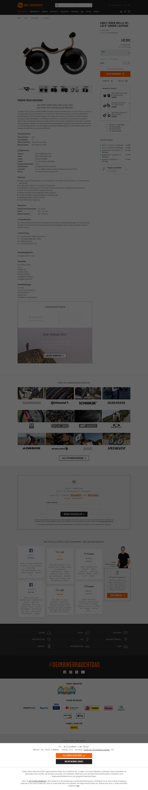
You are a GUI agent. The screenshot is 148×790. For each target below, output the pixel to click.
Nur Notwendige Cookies (74, 761)
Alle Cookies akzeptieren (72, 755)
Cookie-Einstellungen (97, 749)
